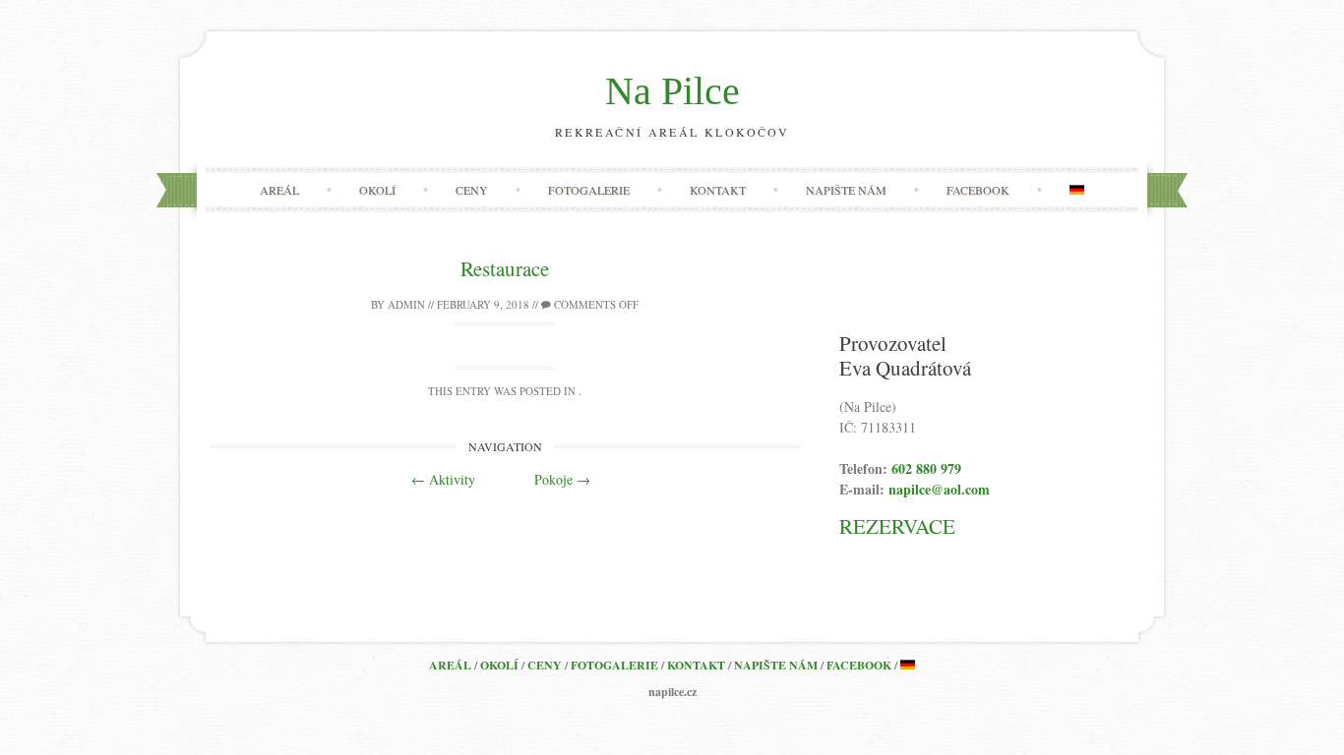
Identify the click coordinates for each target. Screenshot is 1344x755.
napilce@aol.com (939, 489)
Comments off (595, 304)
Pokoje (562, 479)
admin (406, 304)
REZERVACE (897, 526)
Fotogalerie (589, 190)
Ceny (472, 190)
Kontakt (718, 190)
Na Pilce (672, 91)
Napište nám (846, 190)
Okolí (377, 190)
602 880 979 (926, 468)
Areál (279, 190)
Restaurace (504, 268)
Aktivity (443, 479)
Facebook (978, 190)
